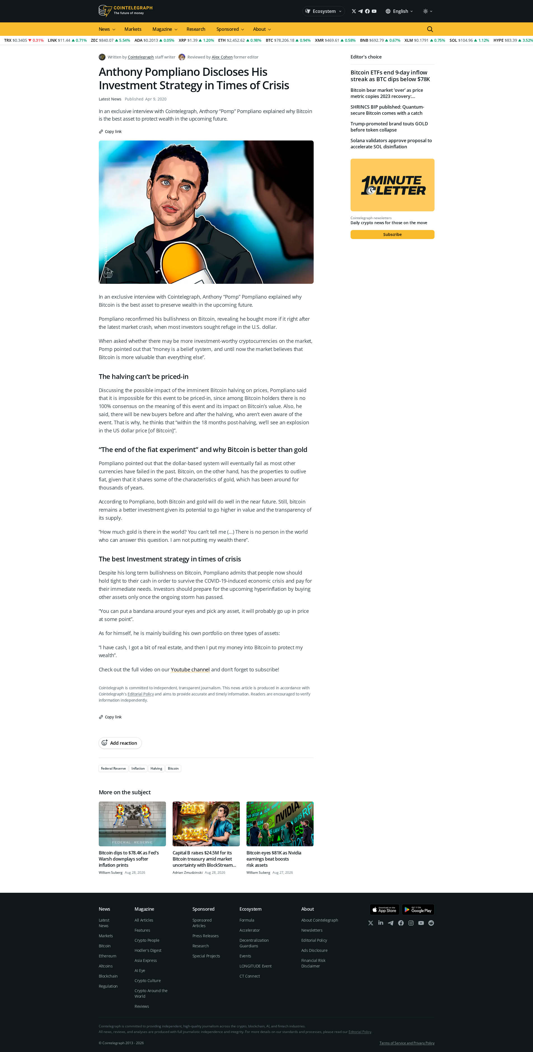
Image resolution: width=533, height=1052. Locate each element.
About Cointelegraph (319, 920)
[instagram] (411, 924)
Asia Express (146, 960)
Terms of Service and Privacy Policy (407, 1043)
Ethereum (107, 956)
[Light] (428, 11)
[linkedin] (380, 924)
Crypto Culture (148, 980)
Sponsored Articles (202, 922)
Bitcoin (105, 945)
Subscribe (392, 234)
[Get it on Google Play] (418, 909)
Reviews (142, 1006)
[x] (370, 924)
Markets (133, 29)
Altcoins (106, 966)
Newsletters (312, 930)
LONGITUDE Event (256, 966)
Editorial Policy (141, 694)
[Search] (430, 29)
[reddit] (431, 924)
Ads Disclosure (314, 950)
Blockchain (108, 976)
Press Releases (205, 935)
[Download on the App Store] (385, 909)
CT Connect (250, 976)
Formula (247, 920)
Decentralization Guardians (254, 943)
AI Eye (140, 970)
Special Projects (206, 956)
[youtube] (421, 924)
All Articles (144, 920)
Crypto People (147, 940)
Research (196, 29)
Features (142, 930)
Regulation (108, 986)
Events (245, 956)
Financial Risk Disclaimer (313, 963)
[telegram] (391, 924)
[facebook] (401, 924)
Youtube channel (190, 669)
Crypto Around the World (151, 993)
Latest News (110, 99)
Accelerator (250, 930)
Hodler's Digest (148, 950)
